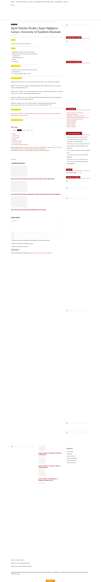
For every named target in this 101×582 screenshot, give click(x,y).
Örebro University (71, 126)
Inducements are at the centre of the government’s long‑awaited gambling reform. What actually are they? (77, 139)
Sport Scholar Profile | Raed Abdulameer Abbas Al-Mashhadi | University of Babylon (35, 194)
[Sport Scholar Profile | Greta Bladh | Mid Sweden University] (19, 207)
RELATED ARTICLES (18, 163)
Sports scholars (18, 22)
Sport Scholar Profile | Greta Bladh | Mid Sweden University (28, 209)
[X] (86, 2)
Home (12, 22)
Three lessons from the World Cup (74, 154)
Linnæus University (71, 120)
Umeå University (71, 123)
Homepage (15, 61)
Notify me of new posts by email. (20, 246)
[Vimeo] (87, 2)
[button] (69, 2)
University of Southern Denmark (20, 144)
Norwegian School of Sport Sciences (75, 116)
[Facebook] (82, 2)
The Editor (13, 159)
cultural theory (16, 135)
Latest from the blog (74, 133)
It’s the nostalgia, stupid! (72, 150)
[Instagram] (84, 2)
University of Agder (71, 122)
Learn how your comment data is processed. (41, 253)
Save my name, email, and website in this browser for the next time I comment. (31, 240)
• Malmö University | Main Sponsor (74, 113)
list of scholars (16, 137)
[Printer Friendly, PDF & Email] (36, 124)
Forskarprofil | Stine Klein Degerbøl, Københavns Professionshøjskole (33, 150)
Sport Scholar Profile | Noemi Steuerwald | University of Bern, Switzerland (32, 179)
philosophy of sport (17, 141)
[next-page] (11, 212)
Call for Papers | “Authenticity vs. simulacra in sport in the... (48, 479)
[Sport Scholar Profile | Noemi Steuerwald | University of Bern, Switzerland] (19, 176)
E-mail (14, 59)
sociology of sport (17, 142)
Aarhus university (71, 125)
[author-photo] (14, 158)
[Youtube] (89, 2)
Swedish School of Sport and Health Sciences (78, 117)
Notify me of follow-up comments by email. (22, 243)
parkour (14, 139)
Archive (68, 172)
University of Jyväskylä (72, 114)
